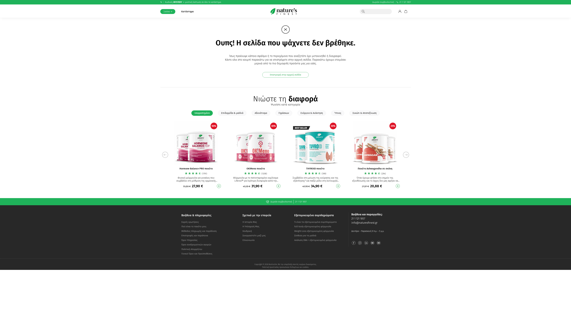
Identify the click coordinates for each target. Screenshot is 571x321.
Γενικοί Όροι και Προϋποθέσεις (196, 253)
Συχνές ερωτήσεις (190, 222)
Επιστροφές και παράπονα (194, 235)
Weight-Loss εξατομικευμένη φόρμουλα (314, 231)
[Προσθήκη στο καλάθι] (219, 186)
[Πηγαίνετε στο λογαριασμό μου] (399, 11)
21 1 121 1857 (405, 2)
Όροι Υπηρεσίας (189, 240)
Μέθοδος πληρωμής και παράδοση (199, 231)
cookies (305, 267)
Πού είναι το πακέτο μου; (193, 226)
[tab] (202, 113)
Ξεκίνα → (167, 11)
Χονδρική (247, 231)
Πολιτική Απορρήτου (191, 249)
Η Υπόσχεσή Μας (251, 226)
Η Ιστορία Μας (250, 222)
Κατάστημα (187, 11)
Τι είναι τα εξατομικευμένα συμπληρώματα (315, 222)
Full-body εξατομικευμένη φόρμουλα (312, 226)
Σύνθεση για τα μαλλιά (305, 235)
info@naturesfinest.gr (364, 222)
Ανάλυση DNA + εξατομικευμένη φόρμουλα (315, 240)
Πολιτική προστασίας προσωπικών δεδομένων (280, 267)
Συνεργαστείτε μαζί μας (254, 235)
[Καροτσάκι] (405, 11)
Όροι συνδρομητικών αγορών (196, 244)
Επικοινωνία (249, 240)
